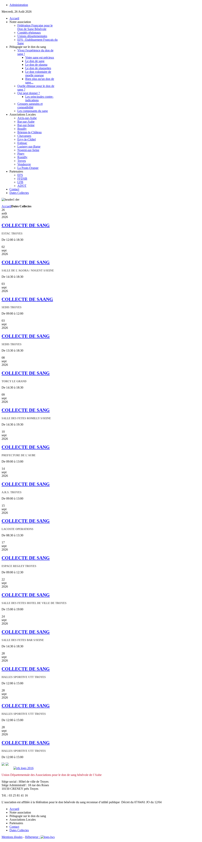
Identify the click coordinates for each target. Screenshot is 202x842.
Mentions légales (12, 837)
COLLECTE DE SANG (26, 225)
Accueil (6, 206)
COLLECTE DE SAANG (27, 299)
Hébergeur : (33, 837)
